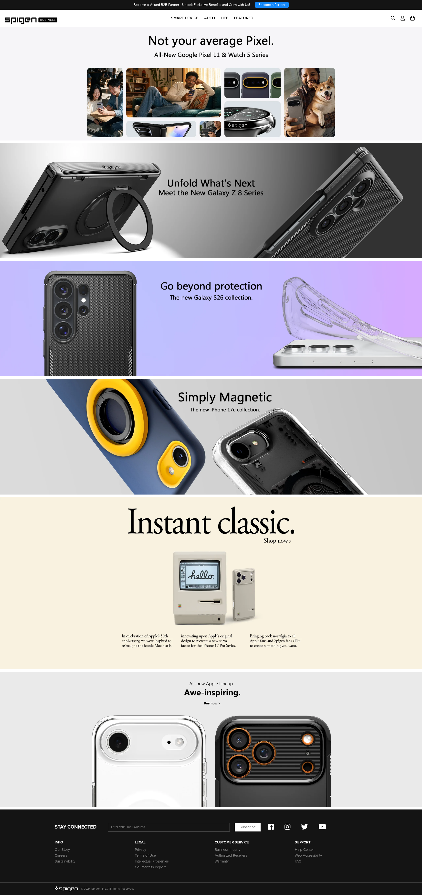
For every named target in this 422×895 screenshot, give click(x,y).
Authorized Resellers (231, 855)
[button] (412, 18)
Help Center (304, 849)
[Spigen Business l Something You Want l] (31, 18)
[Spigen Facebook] (271, 826)
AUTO (209, 18)
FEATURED (243, 18)
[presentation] (211, 318)
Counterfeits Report (150, 867)
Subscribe (248, 827)
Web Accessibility (308, 855)
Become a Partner (271, 5)
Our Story (62, 849)
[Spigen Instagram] (288, 826)
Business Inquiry (227, 849)
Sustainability (65, 861)
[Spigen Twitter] (304, 826)
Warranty (222, 861)
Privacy (140, 849)
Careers (61, 855)
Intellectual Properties (152, 861)
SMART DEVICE (184, 18)
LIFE (224, 18)
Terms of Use (145, 855)
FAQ (298, 861)
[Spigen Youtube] (322, 826)
